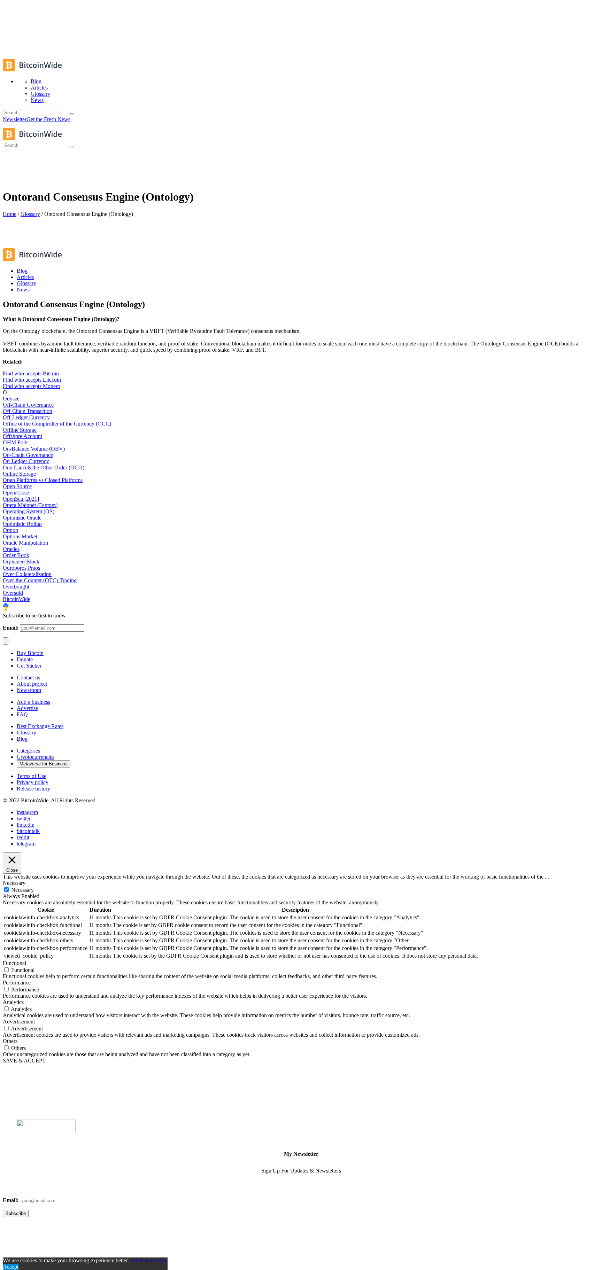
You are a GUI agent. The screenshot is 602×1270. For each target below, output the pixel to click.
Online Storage (19, 474)
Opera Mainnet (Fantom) (30, 505)
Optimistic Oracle (22, 518)
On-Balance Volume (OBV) (34, 449)
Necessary (22, 890)
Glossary (30, 214)
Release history (33, 789)
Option (10, 530)
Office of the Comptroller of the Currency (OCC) (57, 424)
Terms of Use (31, 776)
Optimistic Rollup (22, 524)
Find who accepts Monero (31, 386)
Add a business (33, 702)
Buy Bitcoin (30, 653)
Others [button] (10, 1041)
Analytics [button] (13, 1002)
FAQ (22, 714)
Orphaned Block (21, 561)
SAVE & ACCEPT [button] (24, 1060)
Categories (28, 751)
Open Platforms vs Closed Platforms (43, 480)
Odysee (11, 399)
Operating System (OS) (28, 511)
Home (9, 214)
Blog (22, 739)
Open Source (17, 486)
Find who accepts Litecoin (32, 380)
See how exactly (148, 1260)
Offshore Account (22, 436)
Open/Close (16, 493)
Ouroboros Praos (21, 568)
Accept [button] (10, 1267)
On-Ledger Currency (26, 461)
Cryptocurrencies (35, 757)
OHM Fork (15, 442)
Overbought (16, 587)
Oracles (11, 549)
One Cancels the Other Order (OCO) (43, 467)
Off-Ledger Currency (26, 417)
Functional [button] (14, 963)
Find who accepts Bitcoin (31, 373)
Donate (25, 659)
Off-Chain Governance (28, 405)
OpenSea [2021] (21, 499)
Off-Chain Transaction (27, 411)
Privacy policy (32, 782)
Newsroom (29, 690)
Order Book (16, 555)
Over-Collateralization (27, 574)
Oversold (13, 593)
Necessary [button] (14, 883)
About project (32, 684)
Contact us (28, 677)
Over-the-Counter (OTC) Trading (40, 580)
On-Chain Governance (28, 455)
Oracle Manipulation (25, 543)
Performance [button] (17, 982)
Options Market (20, 536)
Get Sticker (29, 666)
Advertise (27, 708)
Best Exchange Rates (40, 726)
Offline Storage (20, 430)
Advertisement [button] (19, 1021)
